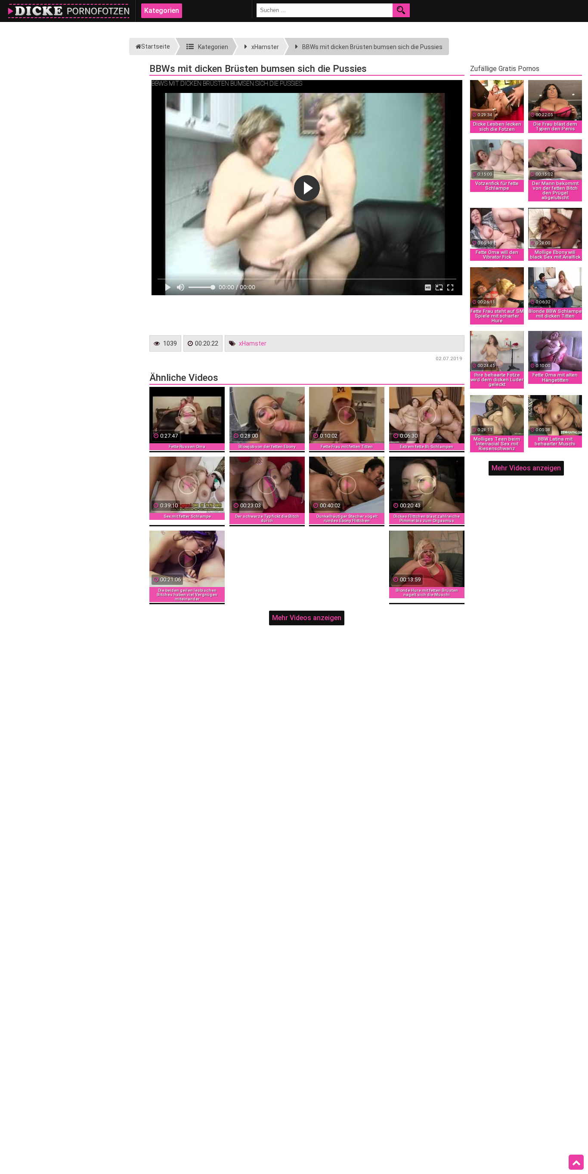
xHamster (252, 343)
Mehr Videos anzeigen (306, 618)
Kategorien (161, 10)
